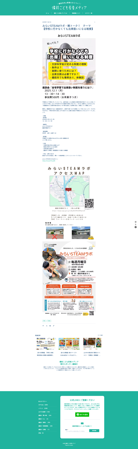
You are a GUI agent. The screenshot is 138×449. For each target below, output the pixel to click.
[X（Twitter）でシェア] (46, 325)
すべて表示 (100, 335)
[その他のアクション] (95, 22)
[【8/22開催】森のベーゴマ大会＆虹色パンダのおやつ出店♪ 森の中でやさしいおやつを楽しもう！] (69, 344)
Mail (66, 429)
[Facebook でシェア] (43, 325)
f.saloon (71, 445)
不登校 (48, 320)
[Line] (136, 227)
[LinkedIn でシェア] (50, 325)
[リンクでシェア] (53, 325)
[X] (136, 224)
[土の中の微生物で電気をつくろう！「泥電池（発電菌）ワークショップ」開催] (92, 344)
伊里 (44, 320)
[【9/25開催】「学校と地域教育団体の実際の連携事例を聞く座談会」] (45, 344)
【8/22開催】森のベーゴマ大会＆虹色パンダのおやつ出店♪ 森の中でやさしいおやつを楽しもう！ (68, 354)
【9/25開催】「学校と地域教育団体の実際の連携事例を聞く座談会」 (45, 354)
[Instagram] (136, 222)
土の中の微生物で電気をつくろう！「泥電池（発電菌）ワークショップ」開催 (92, 354)
